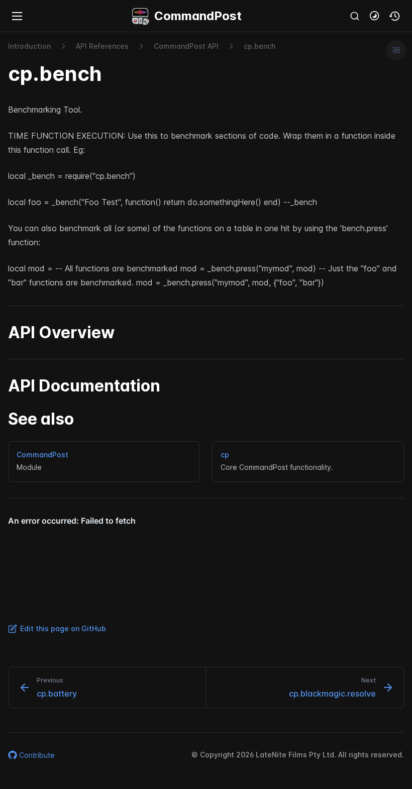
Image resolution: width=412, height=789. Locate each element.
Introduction (29, 46)
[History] (395, 16)
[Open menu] (17, 16)
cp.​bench (259, 46)
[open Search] (355, 16)
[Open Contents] (396, 50)
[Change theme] (375, 16)
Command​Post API (186, 46)
